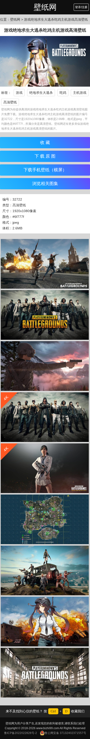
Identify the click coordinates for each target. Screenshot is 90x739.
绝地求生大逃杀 (41, 93)
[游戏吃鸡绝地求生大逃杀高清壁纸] (45, 519)
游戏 (19, 93)
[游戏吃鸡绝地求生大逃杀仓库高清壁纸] (45, 672)
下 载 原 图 (45, 156)
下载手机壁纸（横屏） (45, 169)
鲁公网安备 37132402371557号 (65, 733)
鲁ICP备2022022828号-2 (20, 733)
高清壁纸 (10, 102)
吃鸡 (63, 93)
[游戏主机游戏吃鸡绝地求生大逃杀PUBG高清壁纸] (45, 570)
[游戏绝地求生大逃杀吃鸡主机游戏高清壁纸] (45, 264)
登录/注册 (81, 7)
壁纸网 (45, 7)
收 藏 (45, 142)
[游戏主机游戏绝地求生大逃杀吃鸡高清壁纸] (45, 315)
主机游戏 (79, 93)
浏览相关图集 (45, 183)
